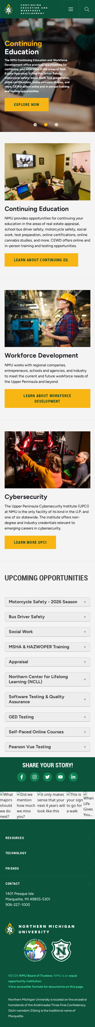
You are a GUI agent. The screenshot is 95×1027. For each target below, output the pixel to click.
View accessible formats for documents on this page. (46, 986)
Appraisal (18, 661)
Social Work (21, 631)
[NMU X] (47, 777)
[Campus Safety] (61, 950)
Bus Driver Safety (27, 616)
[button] (87, 9)
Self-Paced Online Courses (36, 731)
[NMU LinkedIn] (73, 777)
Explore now (26, 104)
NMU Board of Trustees (35, 975)
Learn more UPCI (30, 542)
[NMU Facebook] (21, 777)
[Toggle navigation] (71, 9)
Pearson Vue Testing (30, 746)
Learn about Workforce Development (47, 398)
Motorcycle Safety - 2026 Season (43, 601)
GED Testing (21, 717)
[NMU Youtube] (60, 777)
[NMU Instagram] (34, 777)
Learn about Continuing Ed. (41, 259)
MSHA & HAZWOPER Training (39, 646)
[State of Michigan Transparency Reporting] (35, 950)
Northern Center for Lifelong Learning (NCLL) (38, 679)
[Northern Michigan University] (8, 9)
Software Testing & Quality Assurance (36, 699)
